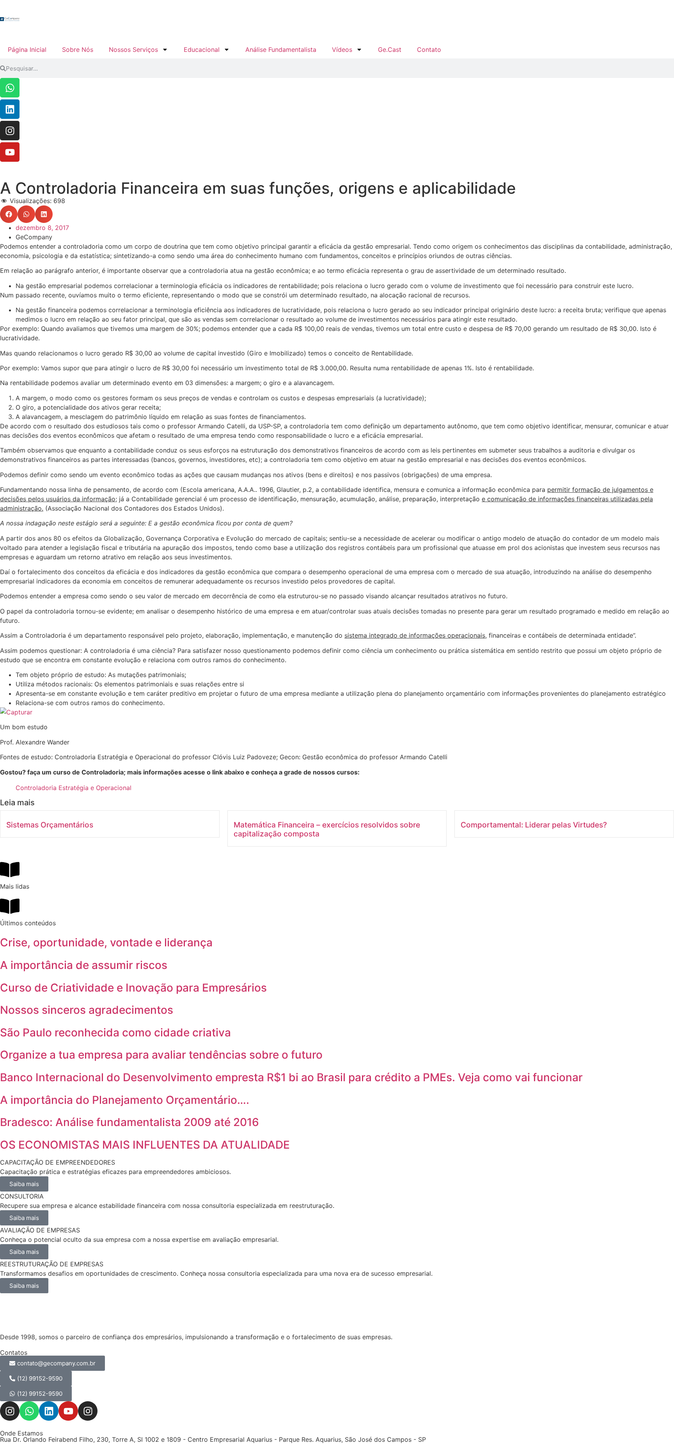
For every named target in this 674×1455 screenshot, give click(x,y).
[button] (9, 214)
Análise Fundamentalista (280, 49)
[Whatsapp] (10, 87)
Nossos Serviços (133, 49)
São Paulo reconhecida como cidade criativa (115, 1032)
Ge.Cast (389, 49)
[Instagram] (10, 130)
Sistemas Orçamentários (49, 824)
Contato (429, 49)
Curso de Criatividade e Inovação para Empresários (133, 987)
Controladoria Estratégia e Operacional (73, 788)
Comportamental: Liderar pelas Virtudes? (534, 824)
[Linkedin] (10, 109)
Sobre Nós (77, 49)
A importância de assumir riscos (83, 965)
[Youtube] (10, 152)
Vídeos (342, 49)
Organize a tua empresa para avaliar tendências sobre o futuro (161, 1054)
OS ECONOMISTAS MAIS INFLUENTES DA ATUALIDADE (145, 1144)
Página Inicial (27, 49)
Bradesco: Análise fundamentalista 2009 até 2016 (129, 1122)
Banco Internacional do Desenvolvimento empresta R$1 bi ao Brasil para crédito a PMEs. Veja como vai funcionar (291, 1077)
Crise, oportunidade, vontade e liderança (106, 942)
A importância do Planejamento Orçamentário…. (124, 1100)
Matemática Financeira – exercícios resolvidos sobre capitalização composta (327, 829)
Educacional (202, 49)
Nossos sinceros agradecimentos (86, 1010)
